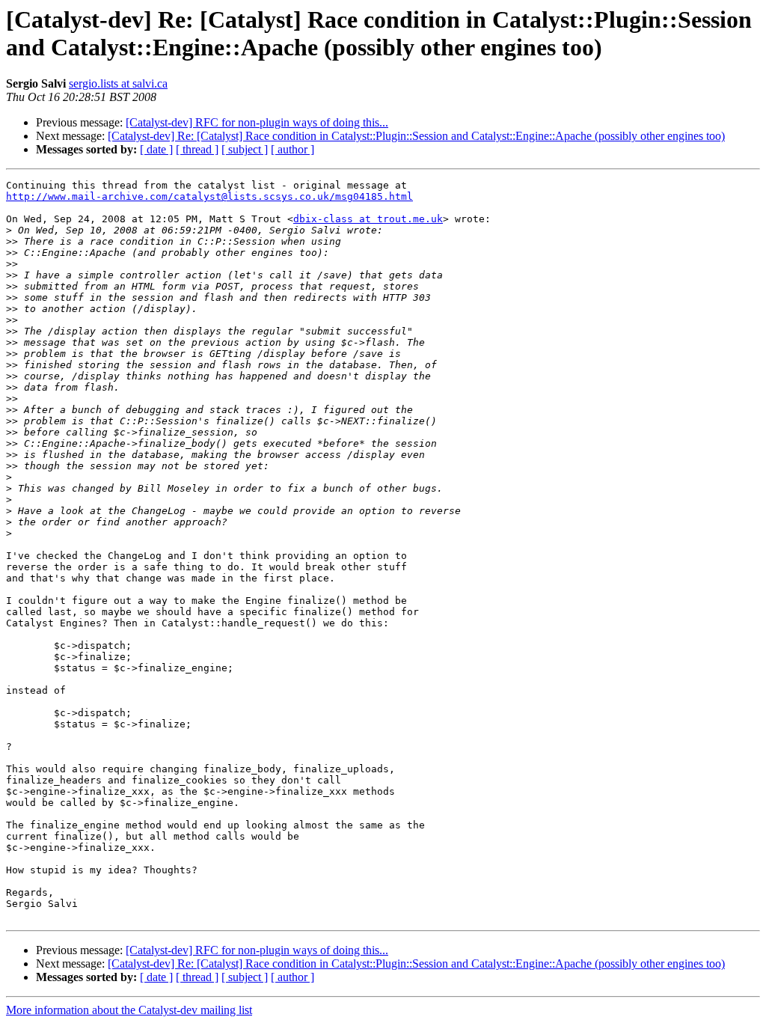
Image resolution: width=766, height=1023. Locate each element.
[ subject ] (244, 149)
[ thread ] (197, 149)
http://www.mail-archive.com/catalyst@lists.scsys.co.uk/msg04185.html (209, 196)
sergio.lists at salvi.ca (118, 83)
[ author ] (292, 149)
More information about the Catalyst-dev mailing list (129, 1010)
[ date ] (156, 149)
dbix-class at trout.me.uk (368, 219)
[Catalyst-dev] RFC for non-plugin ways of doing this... (257, 122)
